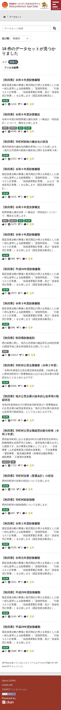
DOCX (13, 128)
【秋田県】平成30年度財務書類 (21, 269)
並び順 (5, 38)
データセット (15, 17)
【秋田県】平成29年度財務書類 (21, 592)
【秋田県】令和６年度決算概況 (21, 114)
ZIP (13, 462)
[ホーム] (4, 17)
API (56, 663)
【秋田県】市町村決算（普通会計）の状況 (28, 475)
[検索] (54, 28)
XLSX (5, 101)
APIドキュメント (14, 666)
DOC (5, 128)
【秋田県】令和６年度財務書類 (21, 79)
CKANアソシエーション (14, 689)
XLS (20, 128)
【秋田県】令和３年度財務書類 (21, 303)
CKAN (8, 702)
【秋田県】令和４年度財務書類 (21, 234)
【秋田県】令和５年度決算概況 (21, 207)
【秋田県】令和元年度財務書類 (21, 557)
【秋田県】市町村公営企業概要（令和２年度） (30, 365)
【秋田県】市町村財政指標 (18, 499)
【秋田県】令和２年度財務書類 (21, 523)
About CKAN (8, 680)
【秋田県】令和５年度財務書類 (21, 169)
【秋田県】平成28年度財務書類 (21, 626)
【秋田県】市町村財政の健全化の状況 (25, 141)
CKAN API (7, 685)
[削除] (15, 62)
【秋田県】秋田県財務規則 (18, 337)
